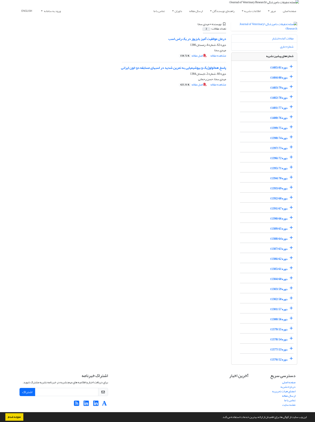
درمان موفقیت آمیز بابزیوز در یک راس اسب (197, 39)
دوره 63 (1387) (279, 249)
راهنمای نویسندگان (223, 11)
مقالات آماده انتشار (283, 38)
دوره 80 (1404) (279, 78)
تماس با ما (159, 11)
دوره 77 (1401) (279, 108)
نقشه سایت (289, 405)
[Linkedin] (95, 404)
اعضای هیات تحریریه (284, 391)
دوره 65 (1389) (279, 229)
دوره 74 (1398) (279, 138)
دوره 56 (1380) (279, 319)
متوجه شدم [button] (14, 416)
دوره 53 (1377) (279, 349)
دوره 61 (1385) (279, 269)
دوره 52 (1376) (279, 359)
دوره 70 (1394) (279, 178)
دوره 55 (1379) (279, 329)
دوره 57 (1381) (279, 309)
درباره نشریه (288, 387)
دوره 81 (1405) (279, 67)
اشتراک (27, 392)
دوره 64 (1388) (279, 239)
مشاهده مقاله (218, 55)
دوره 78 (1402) (279, 98)
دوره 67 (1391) (279, 208)
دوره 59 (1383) (279, 289)
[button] (220, 417)
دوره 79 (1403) (279, 88)
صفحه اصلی (289, 11)
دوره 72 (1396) (279, 158)
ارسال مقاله (196, 11)
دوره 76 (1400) (279, 118)
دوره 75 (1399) (279, 128)
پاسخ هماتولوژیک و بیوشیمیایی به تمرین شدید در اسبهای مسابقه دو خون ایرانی (173, 67)
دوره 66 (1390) (279, 218)
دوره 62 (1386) (279, 259)
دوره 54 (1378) (279, 339)
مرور (273, 11)
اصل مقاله (191, 55)
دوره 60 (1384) (279, 279)
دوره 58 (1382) (279, 299)
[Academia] (104, 404)
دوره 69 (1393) (279, 188)
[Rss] (76, 404)
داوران (178, 11)
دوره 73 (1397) (279, 148)
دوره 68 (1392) (279, 198)
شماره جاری (287, 46)
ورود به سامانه (52, 11)
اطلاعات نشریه (252, 11)
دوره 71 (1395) (279, 168)
